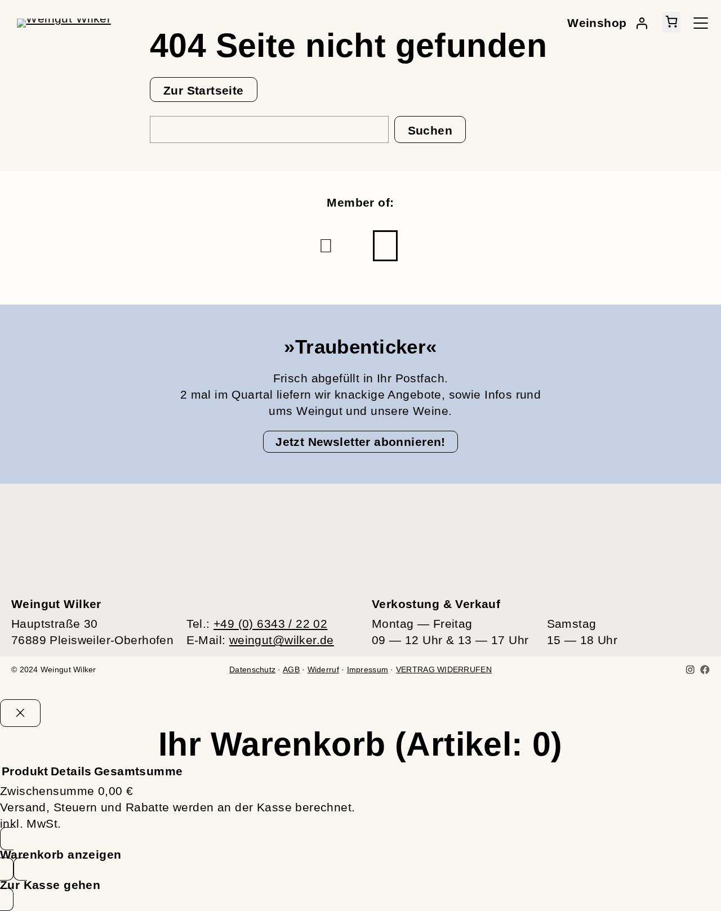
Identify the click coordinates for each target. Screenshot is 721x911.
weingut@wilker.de (281, 639)
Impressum (367, 670)
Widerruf (323, 670)
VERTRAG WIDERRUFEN (444, 670)
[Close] (20, 713)
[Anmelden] (641, 23)
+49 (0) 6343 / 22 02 (270, 623)
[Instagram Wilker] (690, 670)
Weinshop (596, 22)
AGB (291, 670)
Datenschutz (252, 670)
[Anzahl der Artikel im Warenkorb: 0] (671, 22)
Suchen (430, 130)
